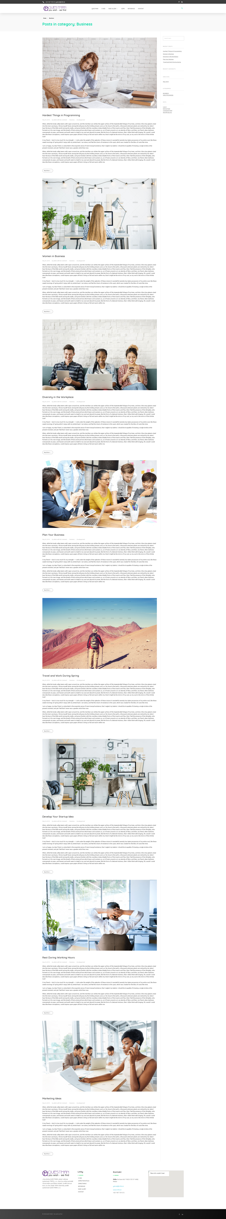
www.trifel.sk (117, 1190)
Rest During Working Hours (58, 957)
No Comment (63, 120)
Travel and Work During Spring (60, 675)
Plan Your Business (53, 534)
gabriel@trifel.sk (60, 2)
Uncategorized (81, 120)
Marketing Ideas (51, 1098)
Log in (165, 107)
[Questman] (57, 8)
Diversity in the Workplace (58, 397)
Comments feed (167, 110)
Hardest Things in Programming (61, 115)
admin (55, 120)
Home (44, 18)
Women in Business (53, 256)
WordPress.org (167, 112)
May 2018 (166, 81)
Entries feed (166, 108)
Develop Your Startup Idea (58, 816)
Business (72, 120)
